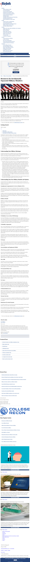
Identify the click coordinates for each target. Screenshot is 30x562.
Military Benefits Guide (5, 344)
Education (3, 532)
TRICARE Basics (4, 346)
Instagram (5, 550)
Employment (4, 533)
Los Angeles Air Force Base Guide (7, 356)
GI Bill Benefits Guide (5, 348)
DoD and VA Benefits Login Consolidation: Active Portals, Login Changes (12, 377)
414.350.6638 (12, 548)
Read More (15, 469)
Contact (3, 540)
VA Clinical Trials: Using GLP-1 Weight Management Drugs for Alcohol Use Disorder (14, 379)
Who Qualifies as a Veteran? (6, 432)
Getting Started (4, 130)
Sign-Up (2, 53)
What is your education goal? (4, 401)
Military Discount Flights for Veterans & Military (9, 425)
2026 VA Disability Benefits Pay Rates (7, 439)
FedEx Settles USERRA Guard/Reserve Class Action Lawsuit (10, 393)
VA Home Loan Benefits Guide (6, 352)
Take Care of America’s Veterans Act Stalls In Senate (9, 395)
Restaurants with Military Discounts (7, 420)
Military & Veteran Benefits (6, 531)
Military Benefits (5, 499)
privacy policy (3, 552)
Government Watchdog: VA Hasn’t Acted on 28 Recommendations (11, 388)
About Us (3, 539)
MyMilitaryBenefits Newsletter (18, 122)
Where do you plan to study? (4, 402)
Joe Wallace (3, 321)
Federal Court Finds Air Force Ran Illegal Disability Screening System (12, 386)
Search (15, 56)
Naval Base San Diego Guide (6, 354)
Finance (3, 534)
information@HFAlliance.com (5, 548)
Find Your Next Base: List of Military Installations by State (10, 342)
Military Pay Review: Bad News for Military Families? (9, 381)
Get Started (16, 72)
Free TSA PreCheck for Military (6, 427)
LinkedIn (9, 550)
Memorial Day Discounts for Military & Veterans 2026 (9, 434)
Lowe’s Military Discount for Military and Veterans (9, 441)
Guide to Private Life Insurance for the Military (9, 350)
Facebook (2, 550)
